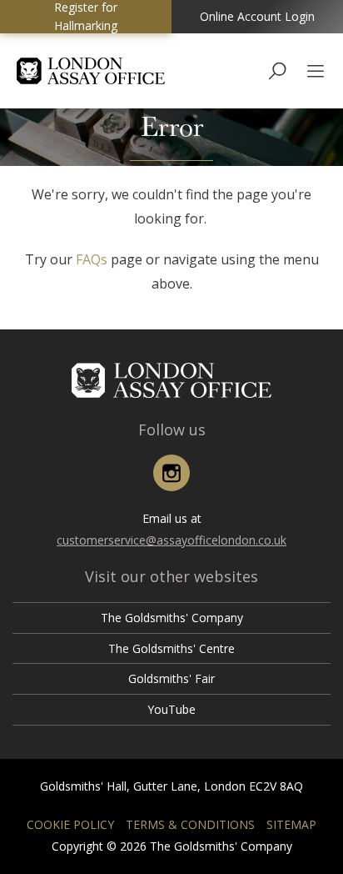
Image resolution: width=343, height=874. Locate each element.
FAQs (91, 259)
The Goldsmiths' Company (172, 617)
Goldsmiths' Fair (171, 678)
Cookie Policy (70, 824)
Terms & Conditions (190, 824)
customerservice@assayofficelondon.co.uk (171, 540)
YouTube (171, 709)
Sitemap (291, 824)
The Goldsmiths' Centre (171, 648)
